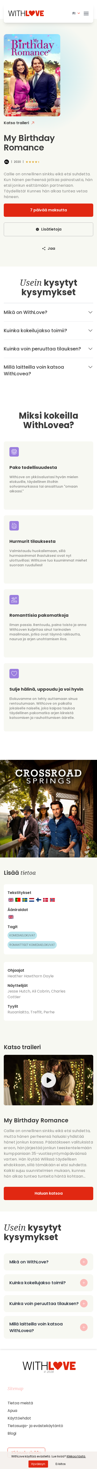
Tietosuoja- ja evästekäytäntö (35, 1425)
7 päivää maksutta (48, 210)
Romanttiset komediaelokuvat (32, 945)
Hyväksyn (38, 1464)
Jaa (51, 248)
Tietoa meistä (20, 1403)
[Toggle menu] (86, 12)
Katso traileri (16, 123)
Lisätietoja (51, 229)
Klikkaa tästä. (76, 1456)
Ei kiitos (61, 1464)
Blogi (12, 1433)
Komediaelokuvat (22, 935)
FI (74, 13)
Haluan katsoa (49, 1193)
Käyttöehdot (19, 1418)
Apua (12, 1410)
